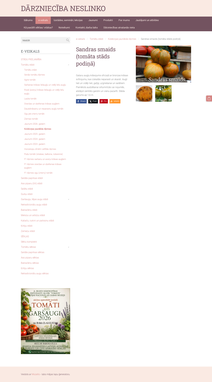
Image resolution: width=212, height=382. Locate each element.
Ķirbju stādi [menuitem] (26, 225)
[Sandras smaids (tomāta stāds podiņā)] (144, 93)
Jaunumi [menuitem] (93, 20)
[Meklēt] (67, 40)
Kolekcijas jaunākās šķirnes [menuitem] (37, 129)
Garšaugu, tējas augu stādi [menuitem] (34, 199)
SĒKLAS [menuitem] (25, 236)
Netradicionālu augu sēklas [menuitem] (35, 273)
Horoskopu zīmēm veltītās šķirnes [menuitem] (40, 149)
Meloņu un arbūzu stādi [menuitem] (33, 215)
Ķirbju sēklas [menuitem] (27, 268)
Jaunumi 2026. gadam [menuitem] (34, 124)
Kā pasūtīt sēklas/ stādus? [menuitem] (38, 27)
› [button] (69, 64)
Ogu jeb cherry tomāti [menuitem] (34, 113)
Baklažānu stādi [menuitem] (29, 210)
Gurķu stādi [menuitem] (27, 194)
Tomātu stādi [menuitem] (27, 64)
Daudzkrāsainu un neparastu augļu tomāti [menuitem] (43, 108)
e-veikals (80, 39)
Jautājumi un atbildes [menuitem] (147, 20)
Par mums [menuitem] (124, 20)
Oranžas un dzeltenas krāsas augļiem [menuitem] (41, 103)
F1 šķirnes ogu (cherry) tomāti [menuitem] (38, 173)
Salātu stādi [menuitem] (27, 188)
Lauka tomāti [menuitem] (30, 98)
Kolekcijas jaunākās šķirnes (122, 39)
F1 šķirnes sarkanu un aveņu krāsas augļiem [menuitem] (45, 159)
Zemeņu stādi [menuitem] (28, 231)
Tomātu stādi (96, 39)
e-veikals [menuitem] (43, 20)
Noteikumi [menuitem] (64, 27)
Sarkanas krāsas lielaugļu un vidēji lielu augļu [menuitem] (45, 85)
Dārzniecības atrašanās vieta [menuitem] (119, 27)
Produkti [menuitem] (108, 20)
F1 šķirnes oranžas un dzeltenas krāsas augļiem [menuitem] (42, 166)
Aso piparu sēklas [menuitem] (30, 257)
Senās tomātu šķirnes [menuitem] (34, 74)
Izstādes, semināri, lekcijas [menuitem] (68, 20)
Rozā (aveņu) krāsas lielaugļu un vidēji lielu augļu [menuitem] (44, 92)
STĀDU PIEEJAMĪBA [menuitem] (31, 59)
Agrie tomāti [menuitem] (30, 80)
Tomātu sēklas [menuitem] (28, 247)
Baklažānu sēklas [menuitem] (30, 263)
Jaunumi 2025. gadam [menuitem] (34, 134)
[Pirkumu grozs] (209, 98)
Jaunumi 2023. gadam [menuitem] (34, 144)
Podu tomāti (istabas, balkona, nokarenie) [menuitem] (43, 154)
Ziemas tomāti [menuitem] (31, 119)
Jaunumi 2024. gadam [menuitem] (34, 139)
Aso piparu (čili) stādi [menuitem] (31, 183)
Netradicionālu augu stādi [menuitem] (34, 204)
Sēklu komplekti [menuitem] (29, 241)
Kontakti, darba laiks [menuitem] (87, 27)
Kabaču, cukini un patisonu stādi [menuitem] (37, 220)
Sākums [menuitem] (28, 20)
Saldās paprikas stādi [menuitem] (32, 178)
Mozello (36, 374)
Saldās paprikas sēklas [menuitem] (32, 252)
